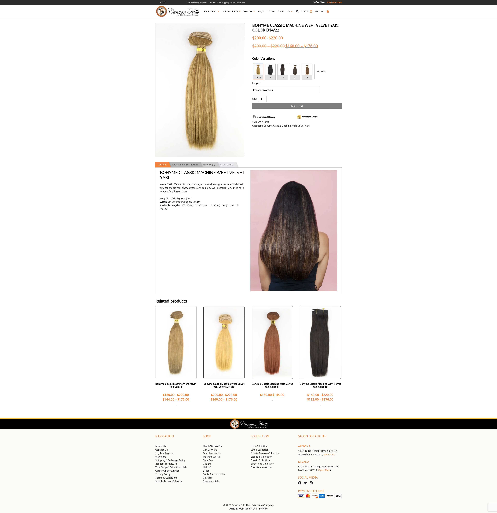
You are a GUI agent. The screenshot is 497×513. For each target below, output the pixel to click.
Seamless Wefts (212, 453)
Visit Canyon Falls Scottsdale (171, 467)
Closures (208, 477)
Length (256, 83)
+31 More (321, 71)
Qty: (254, 98)
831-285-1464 (334, 2)
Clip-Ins (207, 463)
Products (210, 11)
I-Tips (206, 470)
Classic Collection (260, 460)
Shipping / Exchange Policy (170, 460)
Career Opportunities (167, 470)
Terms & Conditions (166, 477)
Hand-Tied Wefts (212, 446)
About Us (284, 11)
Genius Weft (210, 449)
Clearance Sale (211, 481)
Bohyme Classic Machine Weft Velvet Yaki (287, 125)
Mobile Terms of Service (168, 481)
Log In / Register (164, 453)
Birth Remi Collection (262, 463)
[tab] (162, 164)
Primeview (262, 508)
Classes (270, 11)
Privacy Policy (162, 474)
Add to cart (297, 106)
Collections (230, 11)
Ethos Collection (259, 449)
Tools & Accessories (214, 474)
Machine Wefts (211, 456)
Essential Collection (261, 456)
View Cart (160, 456)
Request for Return (166, 463)
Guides (247, 11)
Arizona (304, 446)
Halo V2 (207, 467)
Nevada (303, 462)
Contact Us (161, 449)
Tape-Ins (208, 460)
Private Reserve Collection (264, 453)
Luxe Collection (259, 446)
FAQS (261, 11)
